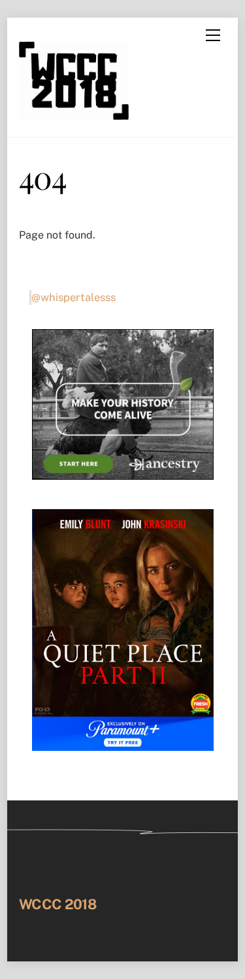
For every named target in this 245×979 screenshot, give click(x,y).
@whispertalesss (73, 297)
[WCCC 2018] (74, 113)
